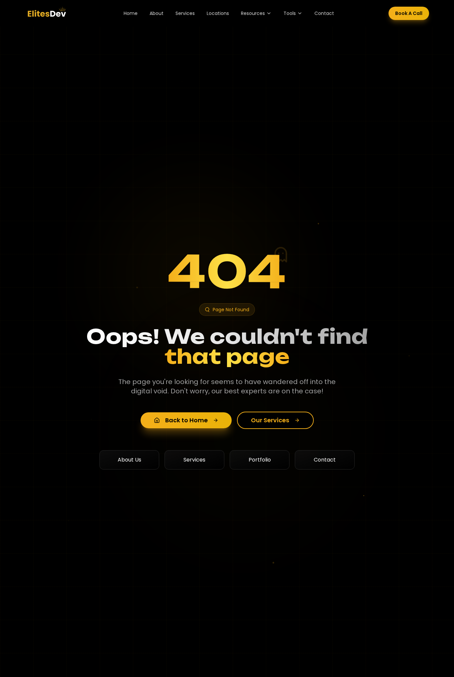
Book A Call (408, 13)
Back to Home (186, 420)
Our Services (270, 420)
